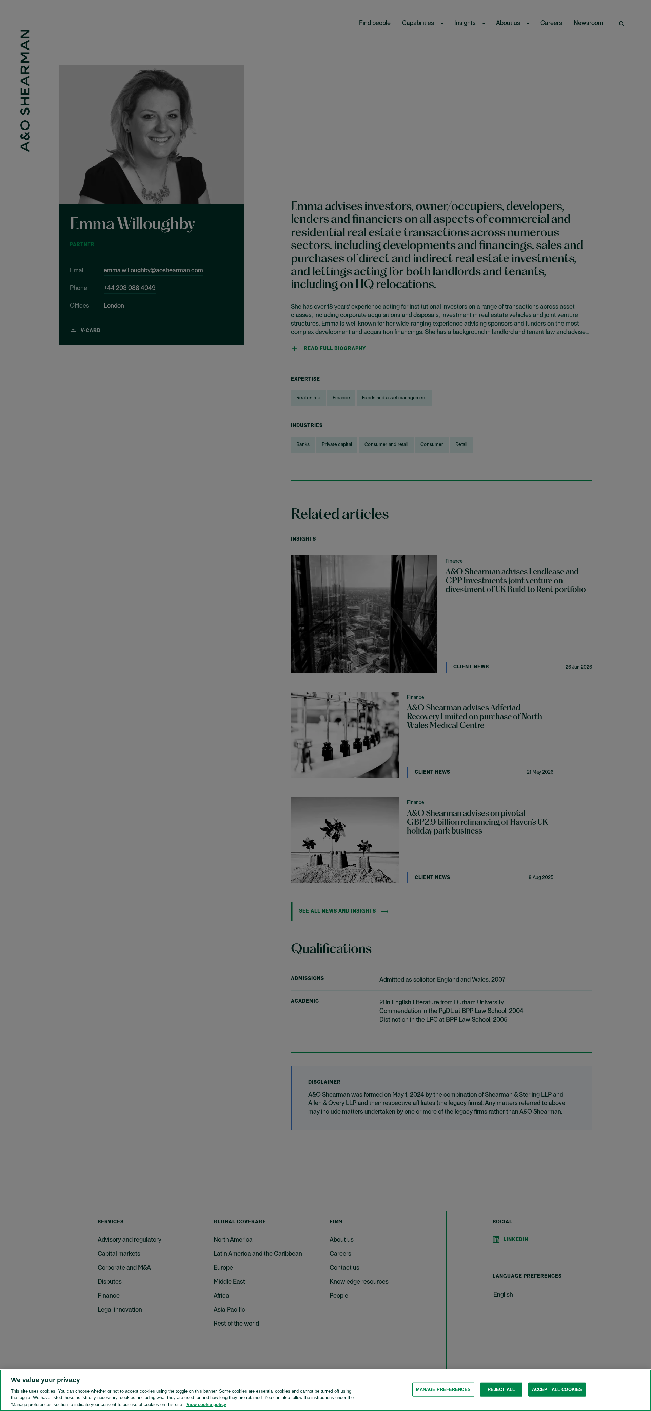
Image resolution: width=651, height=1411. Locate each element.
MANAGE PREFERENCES (443, 1389)
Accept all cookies (557, 1389)
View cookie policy (206, 1404)
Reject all (501, 1389)
